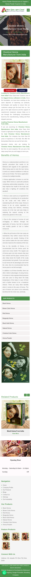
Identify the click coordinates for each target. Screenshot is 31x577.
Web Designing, (7, 572)
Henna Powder (7, 338)
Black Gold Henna (8, 323)
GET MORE (15, 362)
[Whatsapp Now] (4, 572)
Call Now (22, 90)
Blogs (4, 492)
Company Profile (8, 487)
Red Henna (6, 313)
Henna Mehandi (18, 32)
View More (15, 433)
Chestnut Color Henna (9, 333)
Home (8, 32)
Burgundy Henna (8, 318)
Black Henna (7, 303)
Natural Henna (7, 328)
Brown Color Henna (9, 308)
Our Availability (7, 499)
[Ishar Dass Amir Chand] (13, 10)
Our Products (7, 490)
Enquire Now (10, 90)
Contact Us (6, 494)
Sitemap (5, 497)
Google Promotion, (18, 572)
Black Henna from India (15, 431)
